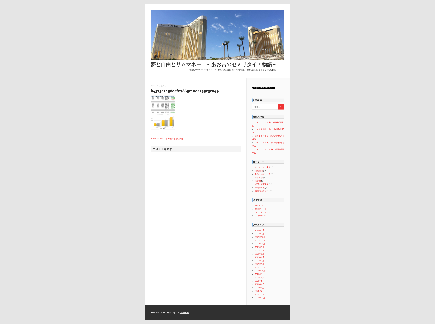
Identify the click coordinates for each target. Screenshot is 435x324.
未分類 (258, 181)
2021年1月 (259, 264)
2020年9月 (259, 274)
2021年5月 (259, 254)
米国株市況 (260, 187)
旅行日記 (259, 177)
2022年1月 (259, 233)
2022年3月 (259, 230)
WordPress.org (260, 215)
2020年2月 (259, 291)
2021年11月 (260, 240)
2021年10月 (260, 243)
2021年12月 (260, 237)
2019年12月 (260, 297)
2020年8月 (259, 277)
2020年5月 (259, 281)
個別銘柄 (259, 170)
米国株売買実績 (261, 184)
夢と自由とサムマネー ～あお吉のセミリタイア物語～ (214, 64)
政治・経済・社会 (262, 174)
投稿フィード (261, 209)
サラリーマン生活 (262, 167)
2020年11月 (260, 267)
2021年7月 (259, 250)
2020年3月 (259, 287)
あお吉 (163, 86)
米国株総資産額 (261, 191)
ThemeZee (184, 312)
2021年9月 (259, 247)
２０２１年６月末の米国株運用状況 (167, 138)
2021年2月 (259, 260)
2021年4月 (259, 257)
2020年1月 (259, 294)
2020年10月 (260, 270)
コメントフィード (262, 212)
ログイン (259, 205)
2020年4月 (259, 284)
